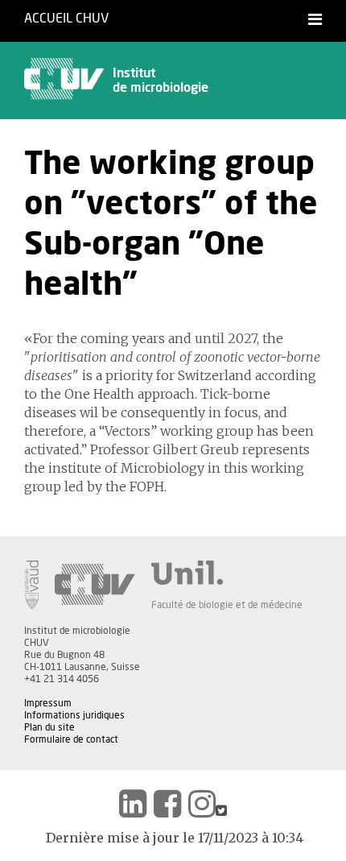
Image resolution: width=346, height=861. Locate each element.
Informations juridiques (74, 715)
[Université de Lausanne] (227, 573)
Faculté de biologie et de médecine (227, 605)
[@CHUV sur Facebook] (167, 804)
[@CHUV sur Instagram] (202, 804)
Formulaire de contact (71, 739)
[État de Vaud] (31, 585)
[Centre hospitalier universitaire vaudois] (95, 585)
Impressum (48, 703)
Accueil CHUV (66, 18)
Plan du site (49, 727)
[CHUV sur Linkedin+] (132, 804)
